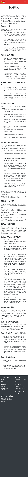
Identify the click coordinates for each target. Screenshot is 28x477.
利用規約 (3, 401)
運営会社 (3, 379)
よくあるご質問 (4, 388)
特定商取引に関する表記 (6, 400)
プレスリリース (4, 381)
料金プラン (3, 386)
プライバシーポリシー (6, 398)
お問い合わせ (4, 390)
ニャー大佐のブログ (19, 386)
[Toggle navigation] (25, 2)
